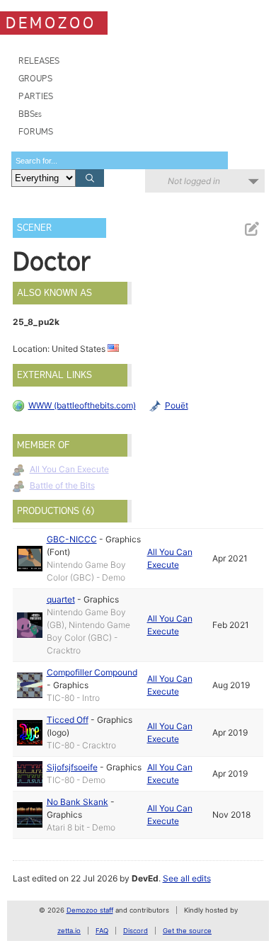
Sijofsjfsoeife (72, 767)
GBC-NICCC (72, 539)
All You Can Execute (69, 469)
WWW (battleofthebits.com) (82, 405)
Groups (35, 78)
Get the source (187, 931)
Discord (135, 931)
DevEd (145, 878)
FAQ (102, 931)
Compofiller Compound (92, 672)
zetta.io (69, 931)
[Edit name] (251, 229)
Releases (38, 60)
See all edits (187, 878)
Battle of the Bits (62, 485)
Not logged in (194, 181)
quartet (61, 599)
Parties (35, 96)
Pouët (176, 405)
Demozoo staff (90, 910)
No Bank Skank (77, 801)
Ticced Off (67, 719)
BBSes (30, 113)
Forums (35, 131)
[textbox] (119, 160)
